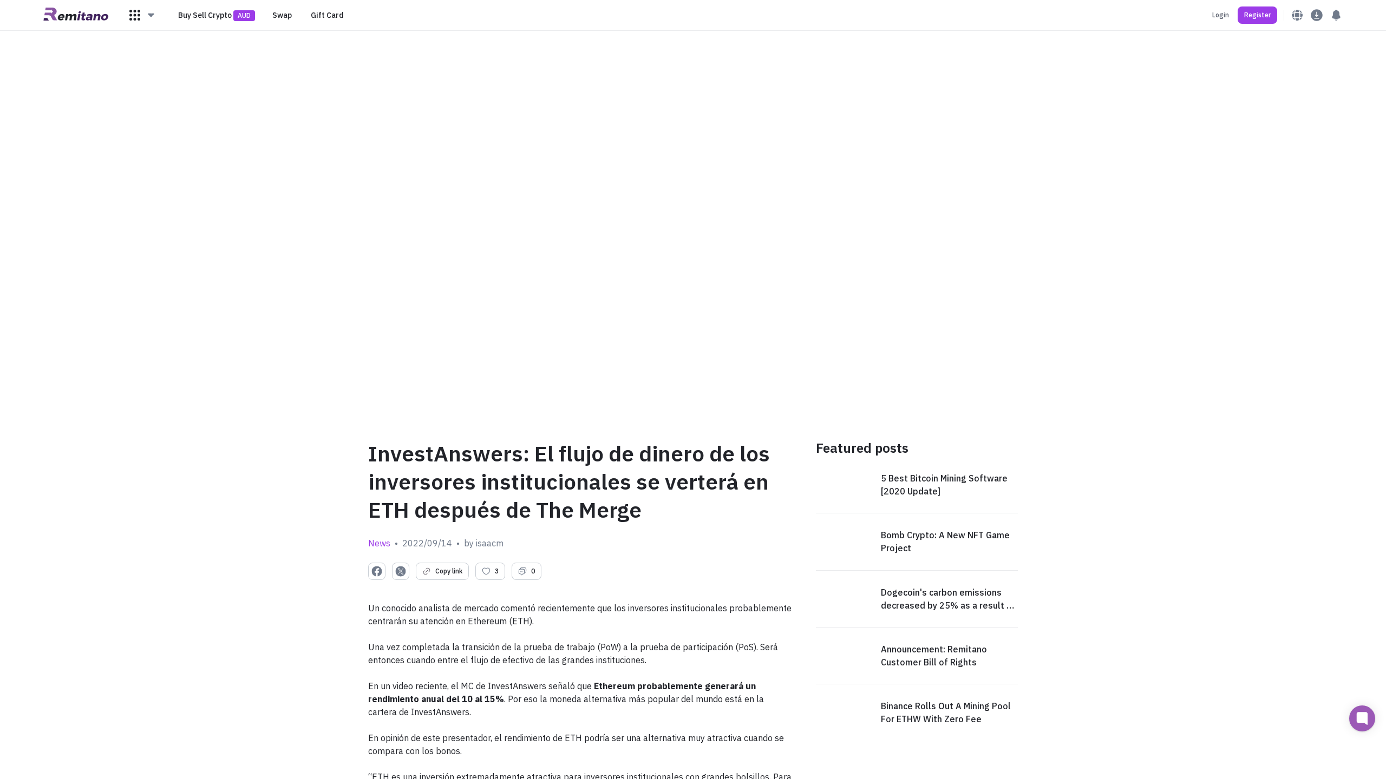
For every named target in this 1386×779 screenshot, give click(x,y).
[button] (142, 15)
